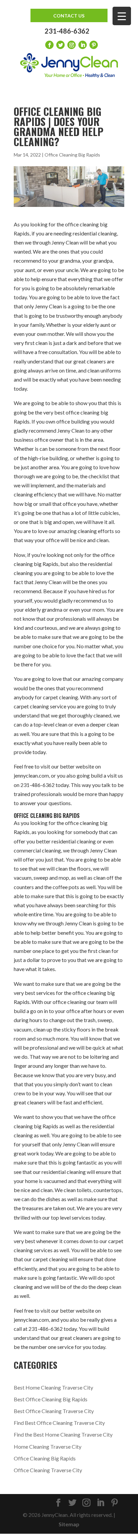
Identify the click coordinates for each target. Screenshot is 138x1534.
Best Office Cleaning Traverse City (54, 1411)
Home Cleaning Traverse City (47, 1446)
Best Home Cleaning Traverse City (53, 1387)
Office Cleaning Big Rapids (72, 155)
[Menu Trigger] (122, 16)
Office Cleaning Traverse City (48, 1470)
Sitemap (69, 1524)
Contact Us (68, 15)
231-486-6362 (67, 31)
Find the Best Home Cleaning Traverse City (63, 1434)
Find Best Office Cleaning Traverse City (59, 1422)
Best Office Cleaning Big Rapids (50, 1399)
